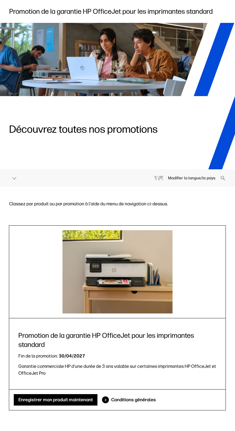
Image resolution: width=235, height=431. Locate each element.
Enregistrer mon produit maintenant (55, 399)
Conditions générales (133, 399)
